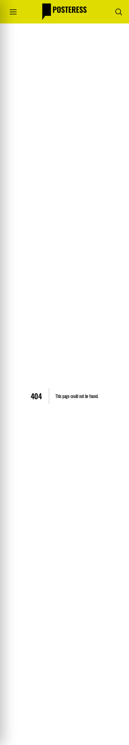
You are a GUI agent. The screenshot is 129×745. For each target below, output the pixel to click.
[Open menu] (13, 12)
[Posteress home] (64, 11)
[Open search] (119, 12)
